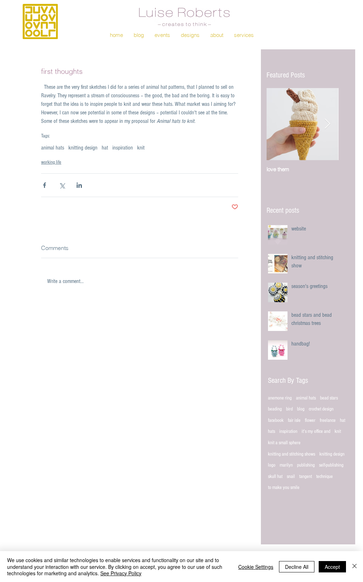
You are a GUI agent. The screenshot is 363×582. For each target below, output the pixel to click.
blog (301, 409)
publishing (306, 465)
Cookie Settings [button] (255, 566)
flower (310, 420)
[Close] (354, 566)
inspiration (122, 148)
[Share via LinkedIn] (79, 185)
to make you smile (284, 487)
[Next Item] (327, 124)
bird (289, 409)
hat (105, 148)
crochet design (321, 409)
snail (291, 476)
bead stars (329, 398)
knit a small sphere (284, 443)
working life (51, 162)
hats (271, 431)
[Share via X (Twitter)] (61, 185)
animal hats (52, 148)
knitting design (82, 148)
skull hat (275, 476)
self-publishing (331, 465)
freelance (328, 420)
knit (141, 148)
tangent (305, 476)
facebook (276, 420)
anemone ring (280, 398)
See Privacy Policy (120, 573)
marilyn (286, 465)
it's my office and (316, 431)
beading (275, 409)
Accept (332, 566)
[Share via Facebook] (44, 185)
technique (324, 476)
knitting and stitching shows (291, 454)
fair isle (294, 420)
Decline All (296, 566)
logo (271, 465)
